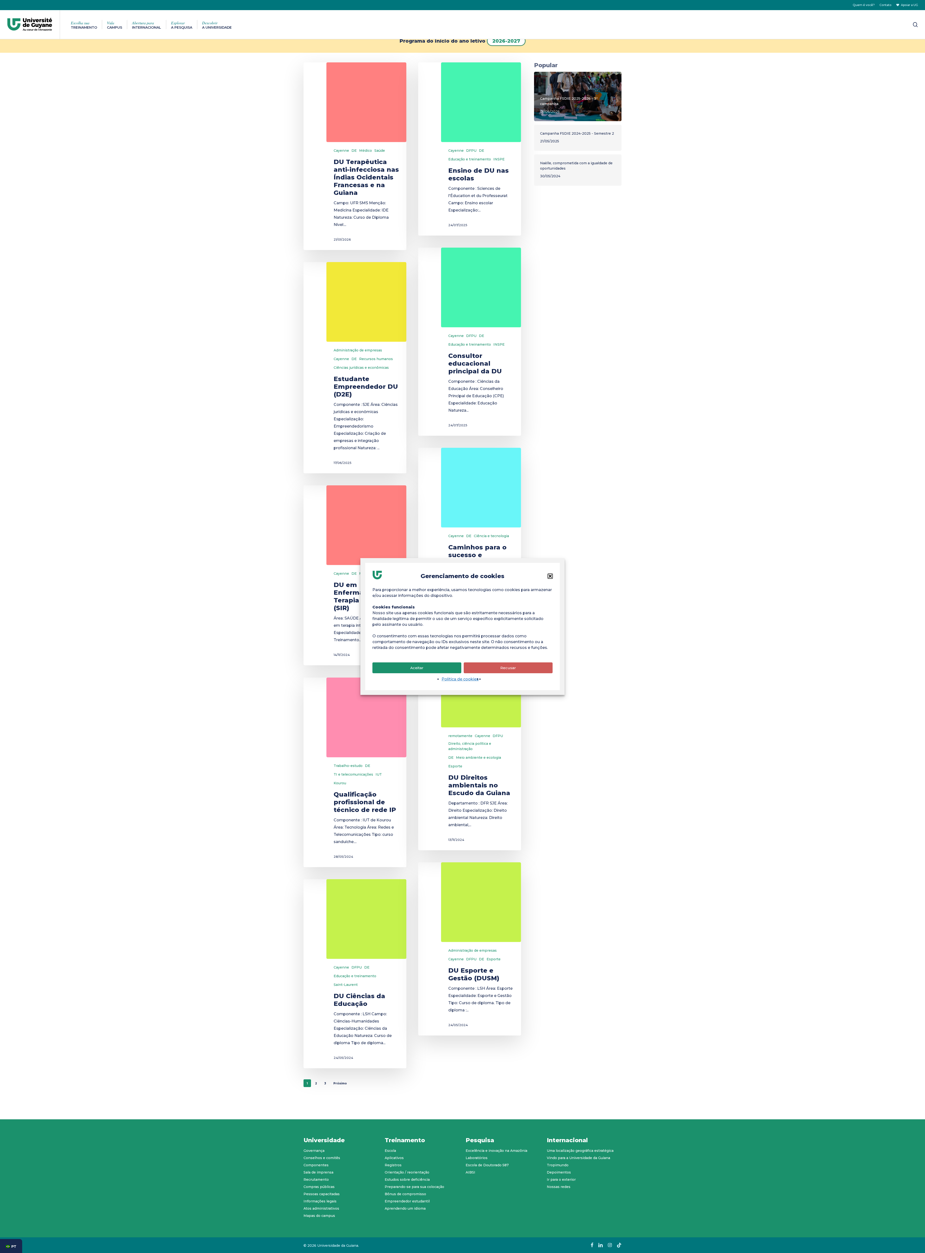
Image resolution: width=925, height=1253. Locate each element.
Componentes (316, 1165)
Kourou (340, 783)
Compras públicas (319, 1187)
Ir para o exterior (561, 1179)
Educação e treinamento (469, 159)
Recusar (508, 668)
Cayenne (341, 150)
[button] (550, 576)
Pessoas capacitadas (322, 1194)
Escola (390, 1150)
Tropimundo (557, 1165)
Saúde (379, 150)
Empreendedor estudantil (407, 1201)
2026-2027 (506, 41)
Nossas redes (558, 1187)
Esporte (455, 766)
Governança (314, 1150)
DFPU (471, 150)
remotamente (460, 736)
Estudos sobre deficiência (407, 1179)
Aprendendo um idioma (405, 1208)
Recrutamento (316, 1179)
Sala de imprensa (318, 1172)
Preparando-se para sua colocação (414, 1187)
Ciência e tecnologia (491, 536)
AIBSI (470, 1172)
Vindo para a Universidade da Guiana (578, 1158)
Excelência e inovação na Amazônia (496, 1150)
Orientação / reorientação (407, 1172)
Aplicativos (394, 1158)
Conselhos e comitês (322, 1158)
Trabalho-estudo (348, 766)
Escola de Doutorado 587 (487, 1165)
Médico (365, 150)
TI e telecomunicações (353, 774)
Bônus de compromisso (405, 1194)
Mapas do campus (319, 1215)
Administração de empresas (358, 350)
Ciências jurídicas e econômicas (361, 367)
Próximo (340, 1083)
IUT (379, 774)
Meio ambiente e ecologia (478, 757)
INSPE (499, 159)
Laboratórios (477, 1158)
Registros (393, 1165)
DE (354, 150)
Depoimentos (559, 1172)
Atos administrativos (321, 1208)
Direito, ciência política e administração (469, 746)
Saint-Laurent (346, 985)
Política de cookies (460, 679)
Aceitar (416, 668)
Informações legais (320, 1201)
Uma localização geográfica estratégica (580, 1150)
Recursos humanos (376, 359)
